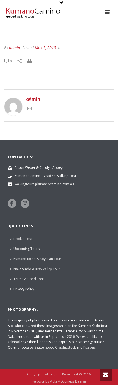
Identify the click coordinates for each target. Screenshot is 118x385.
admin (14, 47)
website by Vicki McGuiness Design (59, 381)
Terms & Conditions (28, 278)
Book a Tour (23, 238)
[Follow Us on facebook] (12, 204)
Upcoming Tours (26, 248)
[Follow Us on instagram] (25, 204)
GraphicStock (65, 347)
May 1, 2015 (45, 47)
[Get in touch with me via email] (29, 109)
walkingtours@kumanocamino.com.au (44, 184)
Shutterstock (44, 347)
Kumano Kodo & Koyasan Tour (37, 258)
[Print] (32, 60)
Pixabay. (89, 347)
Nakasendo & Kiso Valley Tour (36, 269)
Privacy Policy (23, 289)
